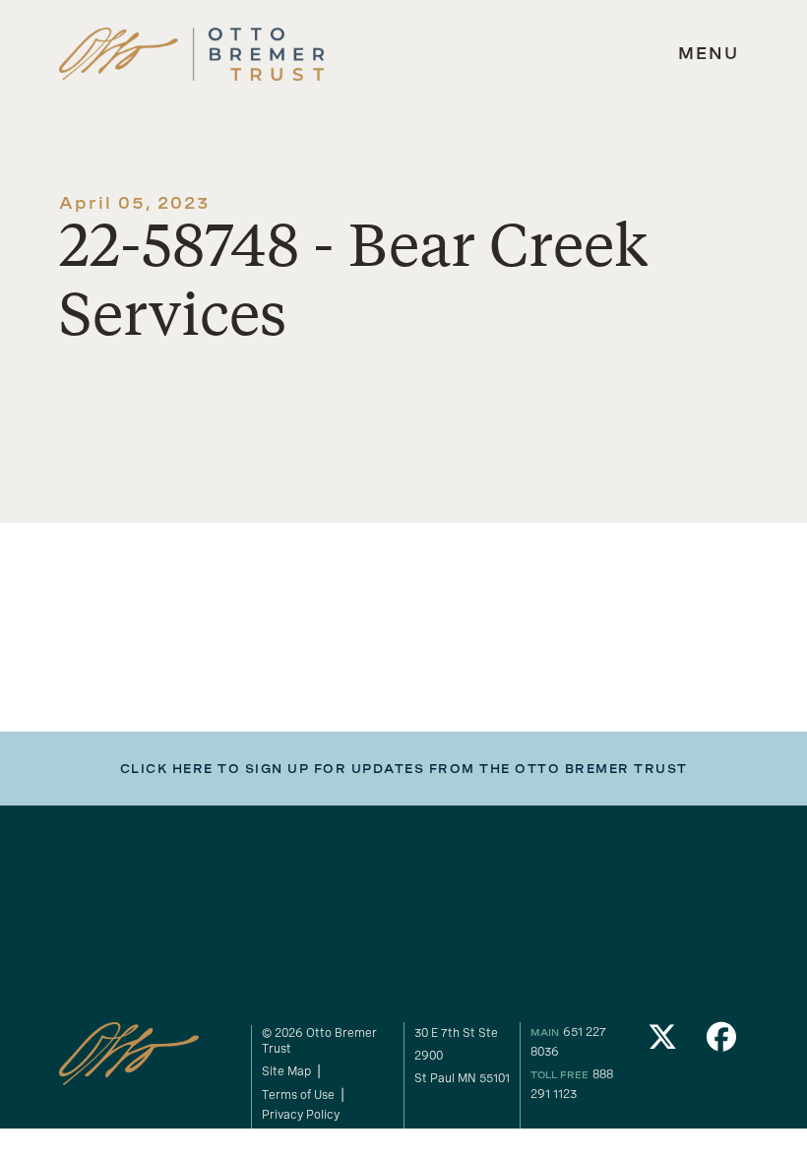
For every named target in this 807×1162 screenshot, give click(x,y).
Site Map (286, 1071)
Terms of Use (298, 1095)
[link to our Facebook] (721, 1042)
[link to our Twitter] (662, 1042)
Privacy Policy (301, 1115)
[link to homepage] (192, 55)
